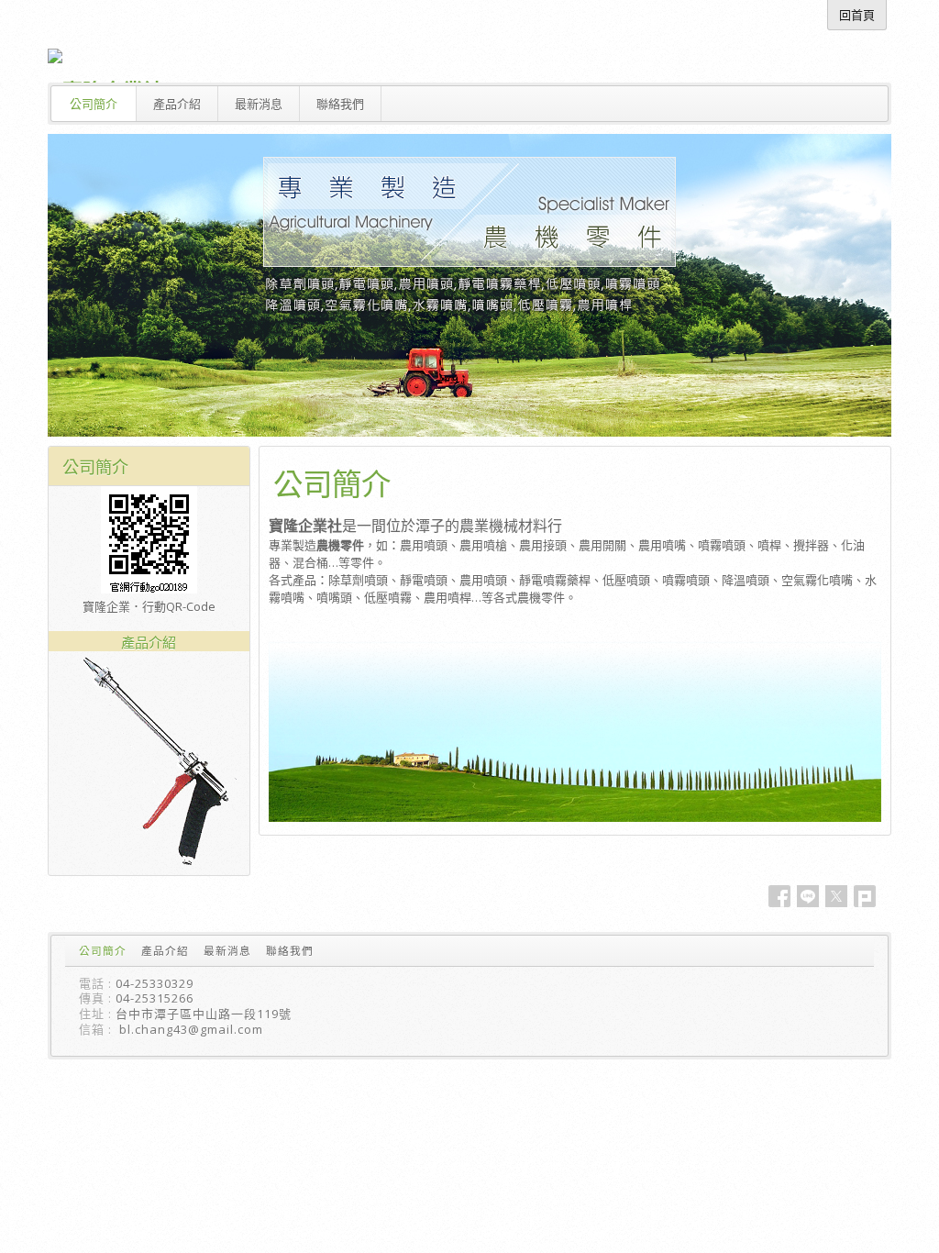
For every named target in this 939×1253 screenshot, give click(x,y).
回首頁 (857, 14)
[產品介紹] (148, 867)
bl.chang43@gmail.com (191, 1029)
